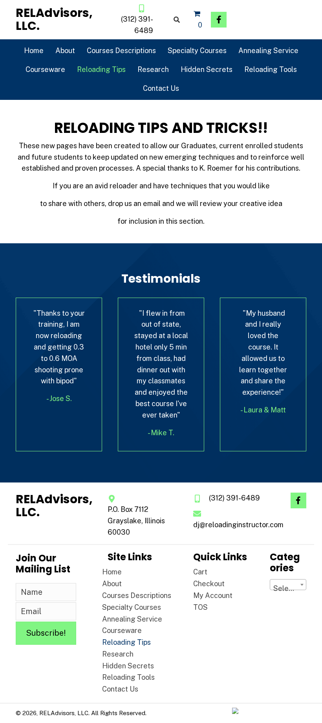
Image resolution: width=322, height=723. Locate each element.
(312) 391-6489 (234, 498)
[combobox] (288, 584)
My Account (212, 595)
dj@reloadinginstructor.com (238, 525)
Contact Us (120, 689)
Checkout (209, 584)
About (112, 584)
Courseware (122, 630)
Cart (200, 572)
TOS (200, 607)
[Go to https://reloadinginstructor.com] (54, 19)
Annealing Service (132, 619)
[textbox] (288, 589)
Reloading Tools (128, 677)
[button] (219, 20)
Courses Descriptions (136, 595)
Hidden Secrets (128, 666)
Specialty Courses (131, 607)
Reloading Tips (126, 642)
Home (112, 572)
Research (118, 654)
